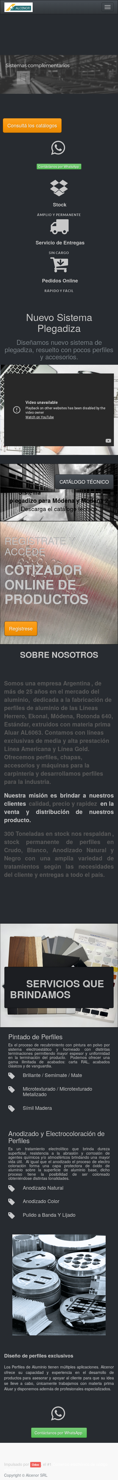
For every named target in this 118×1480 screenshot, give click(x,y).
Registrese (21, 628)
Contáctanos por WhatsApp (59, 166)
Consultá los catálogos (32, 125)
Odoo (35, 1465)
